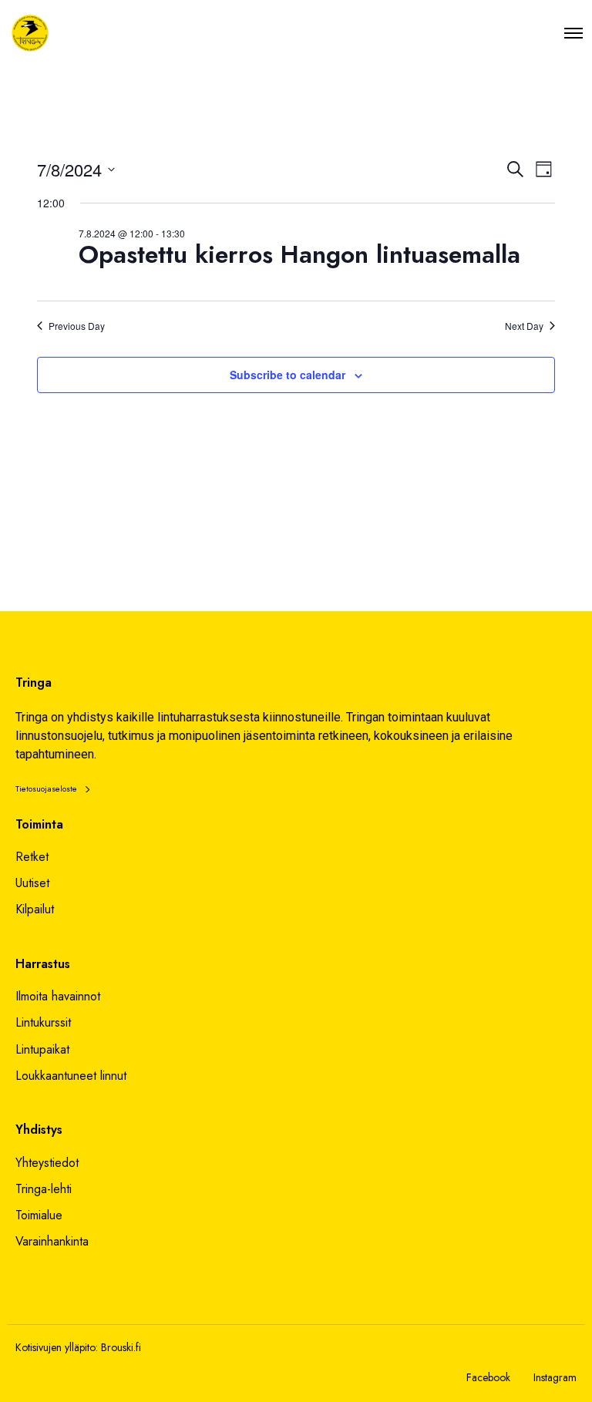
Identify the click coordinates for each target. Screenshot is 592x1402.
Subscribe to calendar (287, 374)
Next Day (524, 326)
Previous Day (77, 326)
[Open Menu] (573, 33)
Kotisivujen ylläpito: (56, 1347)
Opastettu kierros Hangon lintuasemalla (299, 254)
